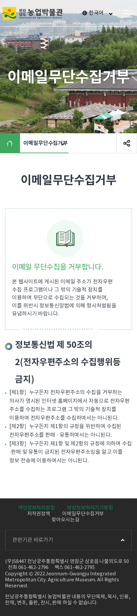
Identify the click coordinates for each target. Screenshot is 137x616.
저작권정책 (39, 514)
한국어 (96, 13)
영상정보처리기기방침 (90, 508)
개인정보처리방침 (36, 508)
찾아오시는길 (65, 520)
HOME (11, 143)
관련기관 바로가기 (32, 540)
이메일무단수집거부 (83, 514)
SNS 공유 (127, 143)
